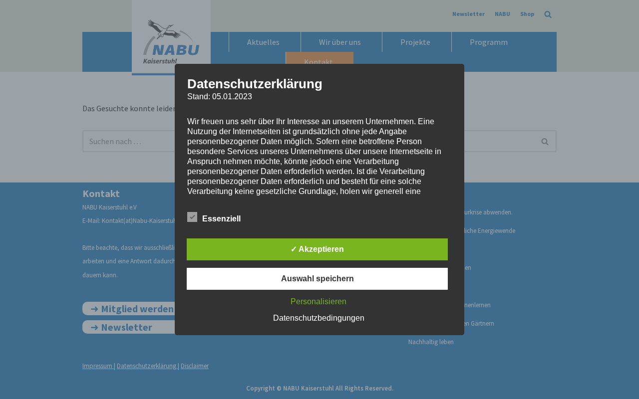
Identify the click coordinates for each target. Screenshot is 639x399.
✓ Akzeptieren (317, 249)
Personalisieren (318, 301)
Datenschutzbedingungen (318, 318)
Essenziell (221, 218)
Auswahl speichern (317, 278)
